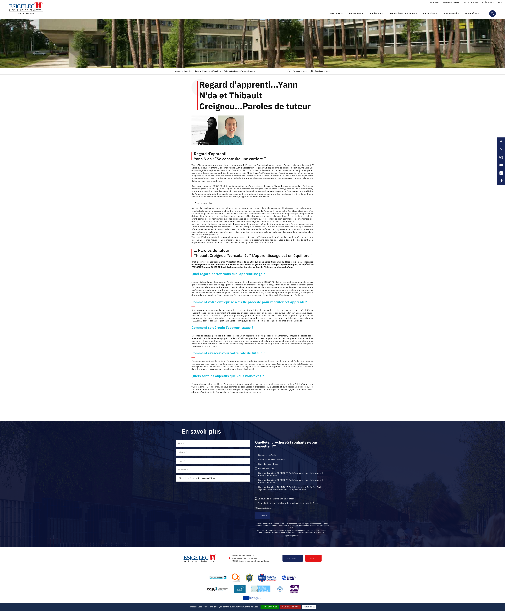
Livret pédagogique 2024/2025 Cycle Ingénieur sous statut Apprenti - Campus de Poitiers (291, 474)
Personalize (309, 606)
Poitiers (30, 13)
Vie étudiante (488, 2)
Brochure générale (267, 455)
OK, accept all (270, 606)
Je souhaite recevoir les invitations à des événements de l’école (288, 503)
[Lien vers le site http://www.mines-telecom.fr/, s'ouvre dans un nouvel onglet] (217, 577)
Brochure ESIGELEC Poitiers (271, 459)
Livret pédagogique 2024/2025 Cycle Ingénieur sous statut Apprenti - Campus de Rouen (291, 481)
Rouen (21, 13)
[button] (336, 13)
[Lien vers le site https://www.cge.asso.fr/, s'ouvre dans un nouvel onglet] (289, 577)
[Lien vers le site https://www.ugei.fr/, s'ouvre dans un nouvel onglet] (240, 589)
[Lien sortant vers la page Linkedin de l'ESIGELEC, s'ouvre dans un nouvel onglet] (501, 173)
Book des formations (268, 464)
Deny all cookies (291, 606)
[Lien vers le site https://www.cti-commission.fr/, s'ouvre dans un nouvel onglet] (236, 578)
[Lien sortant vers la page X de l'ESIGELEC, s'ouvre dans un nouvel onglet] (501, 149)
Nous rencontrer (451, 2)
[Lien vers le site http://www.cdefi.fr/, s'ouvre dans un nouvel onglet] (217, 589)
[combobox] (213, 478)
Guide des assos (266, 468)
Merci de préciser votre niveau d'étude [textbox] (197, 478)
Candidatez (434, 2)
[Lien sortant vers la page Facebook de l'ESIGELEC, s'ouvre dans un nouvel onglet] (501, 141)
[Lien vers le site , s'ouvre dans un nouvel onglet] (249, 578)
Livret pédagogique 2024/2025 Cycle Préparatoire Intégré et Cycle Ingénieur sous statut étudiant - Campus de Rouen (290, 488)
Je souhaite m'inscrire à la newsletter (276, 498)
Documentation (470, 2)
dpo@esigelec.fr (292, 535)
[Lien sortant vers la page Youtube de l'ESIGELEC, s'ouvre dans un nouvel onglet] (501, 165)
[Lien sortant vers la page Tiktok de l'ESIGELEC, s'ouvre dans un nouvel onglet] (501, 181)
